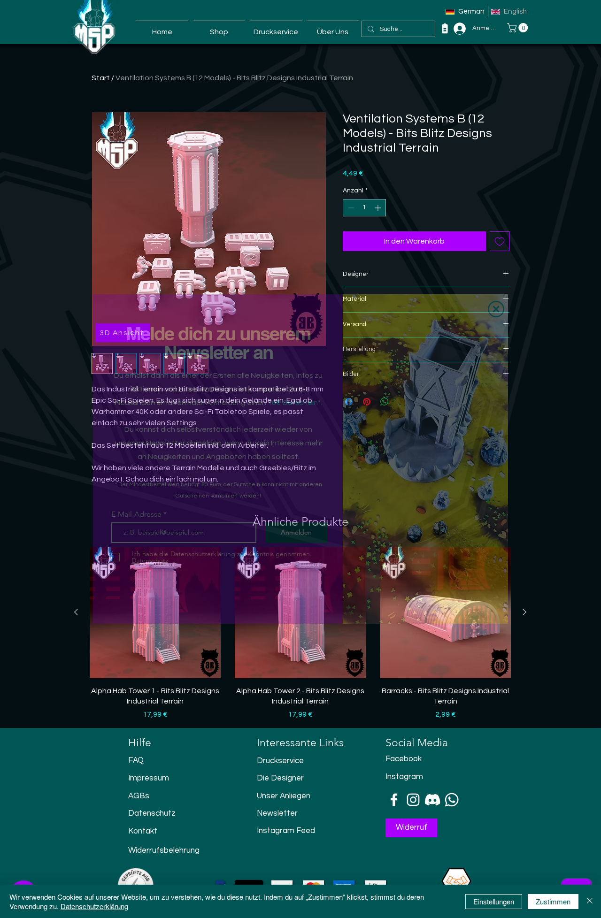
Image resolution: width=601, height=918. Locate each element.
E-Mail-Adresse (137, 514)
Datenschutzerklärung (94, 906)
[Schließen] (589, 901)
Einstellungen (493, 901)
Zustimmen (553, 901)
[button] (496, 309)
